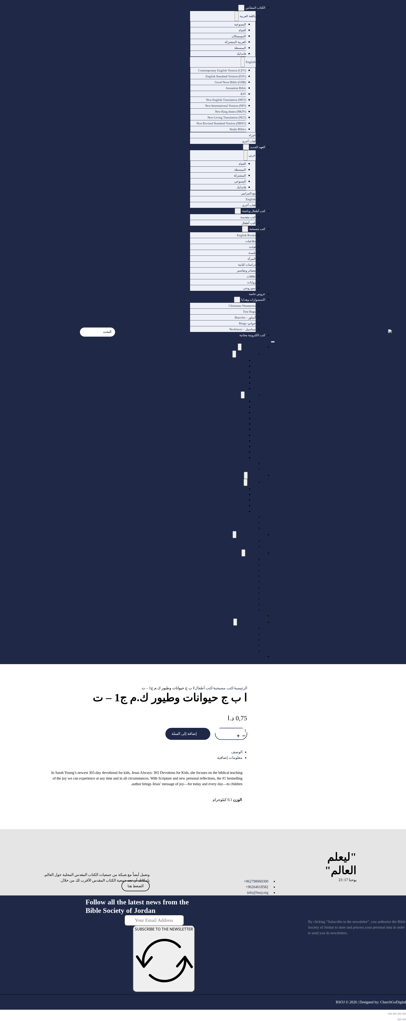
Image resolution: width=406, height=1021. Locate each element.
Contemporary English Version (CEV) (222, 70)
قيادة (252, 247)
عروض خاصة (257, 294)
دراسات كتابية (247, 264)
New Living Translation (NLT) (226, 117)
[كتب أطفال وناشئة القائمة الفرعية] (238, 211)
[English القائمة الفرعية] (243, 62)
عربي (252, 155)
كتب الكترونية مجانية (252, 335)
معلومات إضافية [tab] (229, 758)
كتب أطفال (249, 223)
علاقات (251, 276)
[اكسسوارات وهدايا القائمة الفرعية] (237, 300)
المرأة (252, 258)
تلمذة (252, 253)
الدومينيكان (239, 36)
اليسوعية (240, 24)
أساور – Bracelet (245, 317)
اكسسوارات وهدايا (253, 299)
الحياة (242, 30)
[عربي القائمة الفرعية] (245, 155)
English (251, 62)
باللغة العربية (248, 16)
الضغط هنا (136, 886)
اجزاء (252, 135)
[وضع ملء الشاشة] (399, 1013)
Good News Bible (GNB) (230, 82)
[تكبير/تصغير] (404, 1013)
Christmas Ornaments (242, 305)
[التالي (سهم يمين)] (399, 1019)
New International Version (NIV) (225, 105)
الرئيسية (240, 688)
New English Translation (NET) (226, 100)
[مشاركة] (395, 1013)
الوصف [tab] (236, 752)
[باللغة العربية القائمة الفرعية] (236, 16)
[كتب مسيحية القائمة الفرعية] (245, 229)
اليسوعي (240, 181)
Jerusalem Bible (236, 88)
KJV (243, 94)
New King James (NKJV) (230, 111)
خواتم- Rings (247, 323)
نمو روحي (249, 288)
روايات (251, 282)
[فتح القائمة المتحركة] (273, 342)
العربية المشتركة (235, 42)
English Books (246, 235)
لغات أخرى (249, 141)
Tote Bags (249, 311)
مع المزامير (248, 193)
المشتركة (240, 175)
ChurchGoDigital (393, 1002)
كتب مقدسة (248, 217)
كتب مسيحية (257, 229)
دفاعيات (250, 241)
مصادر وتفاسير (246, 270)
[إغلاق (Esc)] (390, 1013)
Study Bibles (238, 129)
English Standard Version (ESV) (226, 76)
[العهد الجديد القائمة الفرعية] (246, 147)
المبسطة (240, 48)
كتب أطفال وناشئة (253, 211)
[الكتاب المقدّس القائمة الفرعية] (241, 8)
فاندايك (241, 53)
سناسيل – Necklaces (242, 329)
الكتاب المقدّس (255, 7)
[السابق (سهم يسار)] (404, 1019)
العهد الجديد (257, 147)
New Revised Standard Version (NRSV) (221, 123)
